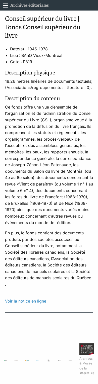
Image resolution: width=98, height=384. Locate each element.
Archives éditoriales (29, 5)
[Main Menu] (5, 6)
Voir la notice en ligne (25, 301)
